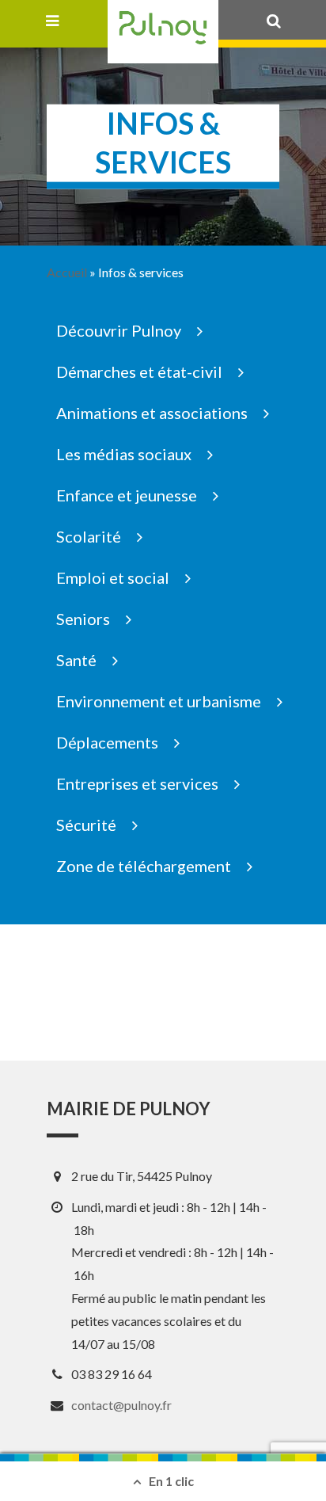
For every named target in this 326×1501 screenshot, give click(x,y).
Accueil (67, 272)
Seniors (83, 618)
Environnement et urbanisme (158, 700)
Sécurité (86, 824)
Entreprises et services (137, 783)
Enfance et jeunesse (126, 495)
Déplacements (107, 742)
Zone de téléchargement (143, 865)
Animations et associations (152, 412)
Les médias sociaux (123, 453)
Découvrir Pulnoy (118, 330)
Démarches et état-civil (139, 371)
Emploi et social (112, 577)
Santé (76, 659)
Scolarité (88, 536)
